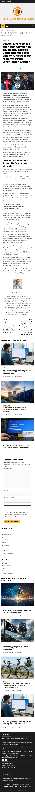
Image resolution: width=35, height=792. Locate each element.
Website (6, 504)
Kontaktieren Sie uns (7, 553)
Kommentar (8, 468)
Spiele (4, 644)
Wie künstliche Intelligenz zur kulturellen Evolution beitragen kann (17, 611)
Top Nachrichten (6, 40)
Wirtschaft (5, 540)
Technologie (5, 545)
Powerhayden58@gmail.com (20, 778)
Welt (3, 537)
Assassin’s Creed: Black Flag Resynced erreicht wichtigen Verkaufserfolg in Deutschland (16, 648)
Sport (3, 548)
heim (3, 532)
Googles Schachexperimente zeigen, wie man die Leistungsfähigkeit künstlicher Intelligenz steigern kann (9, 326)
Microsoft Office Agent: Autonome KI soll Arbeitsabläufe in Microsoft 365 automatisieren (17, 371)
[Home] (3, 26)
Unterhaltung (5, 550)
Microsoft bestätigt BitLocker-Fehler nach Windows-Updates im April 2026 (16, 446)
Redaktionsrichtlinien (7, 571)
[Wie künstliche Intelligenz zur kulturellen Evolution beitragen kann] (17, 594)
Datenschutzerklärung (8, 573)
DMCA (4, 568)
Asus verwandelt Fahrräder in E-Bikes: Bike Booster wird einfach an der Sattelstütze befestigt (16, 685)
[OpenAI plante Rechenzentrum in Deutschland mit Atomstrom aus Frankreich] (17, 392)
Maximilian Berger (17, 68)
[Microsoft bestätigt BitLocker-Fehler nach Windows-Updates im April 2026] (17, 429)
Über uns (4, 563)
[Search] (32, 26)
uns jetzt (11, 780)
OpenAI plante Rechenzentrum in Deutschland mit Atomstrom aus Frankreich (14, 409)
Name (6, 490)
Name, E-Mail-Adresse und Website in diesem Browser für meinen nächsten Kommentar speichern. (16, 515)
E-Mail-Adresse (9, 497)
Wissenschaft (5, 542)
